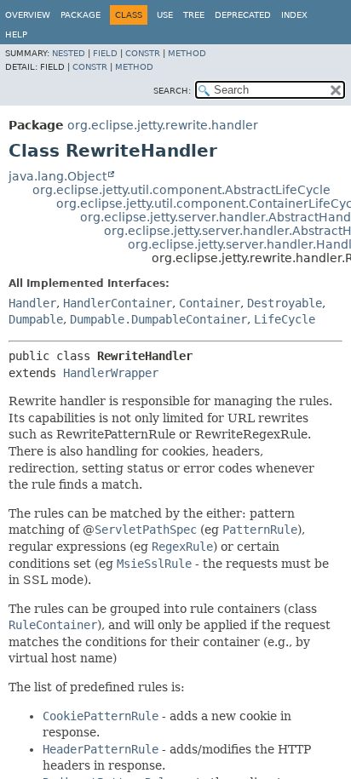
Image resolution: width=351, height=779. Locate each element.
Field (105, 53)
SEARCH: (172, 90)
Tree (193, 15)
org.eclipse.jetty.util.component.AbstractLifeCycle (181, 190)
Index (294, 15)
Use (165, 15)
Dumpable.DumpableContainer (158, 319)
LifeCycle (284, 319)
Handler (32, 303)
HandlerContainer (117, 303)
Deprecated (243, 15)
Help (16, 34)
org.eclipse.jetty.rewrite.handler (162, 125)
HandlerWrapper (110, 373)
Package (80, 15)
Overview (27, 15)
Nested (68, 53)
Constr (142, 53)
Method (187, 53)
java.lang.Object (57, 176)
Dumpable (36, 319)
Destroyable (284, 303)
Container (209, 303)
